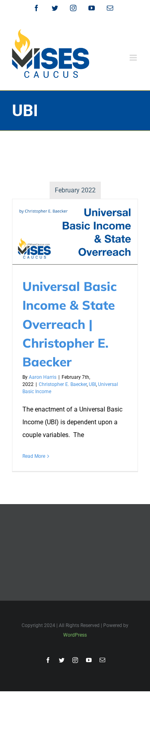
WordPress (75, 635)
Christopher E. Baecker (63, 384)
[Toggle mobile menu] (134, 57)
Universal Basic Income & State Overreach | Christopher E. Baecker (69, 324)
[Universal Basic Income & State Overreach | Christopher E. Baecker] (75, 232)
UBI (92, 384)
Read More (33, 456)
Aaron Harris (42, 377)
